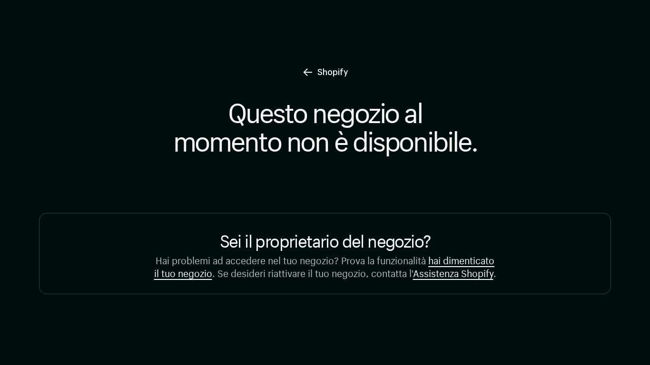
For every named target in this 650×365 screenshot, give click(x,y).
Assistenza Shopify (453, 272)
